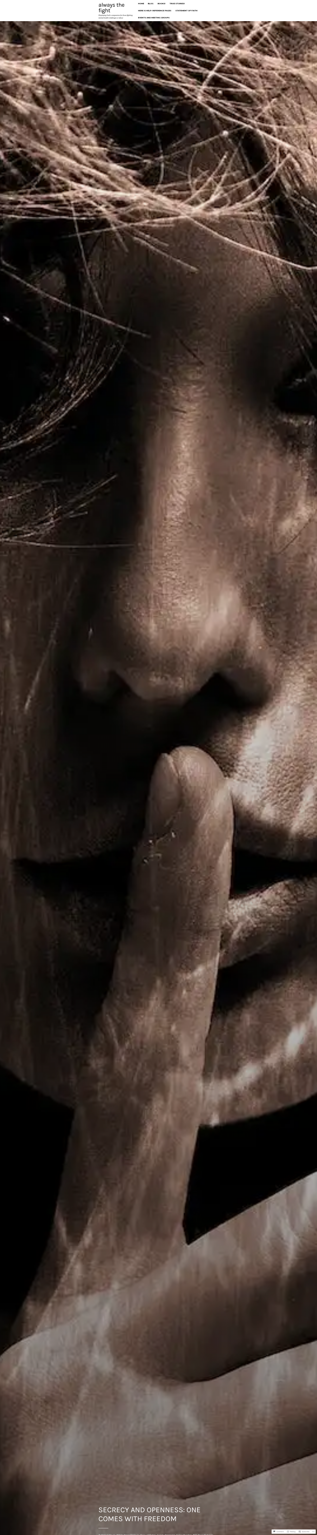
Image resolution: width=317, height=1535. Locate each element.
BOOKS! (161, 3)
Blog (150, 3)
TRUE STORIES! (177, 3)
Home (141, 3)
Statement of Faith (186, 10)
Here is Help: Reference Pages (154, 10)
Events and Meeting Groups (154, 17)
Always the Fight (111, 8)
